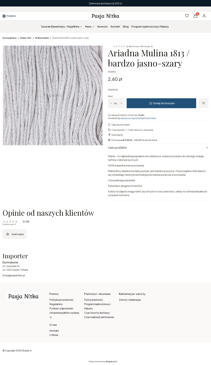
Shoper (25, 350)
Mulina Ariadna (42, 38)
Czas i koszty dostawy (97, 312)
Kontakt (54, 330)
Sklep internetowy (102, 361)
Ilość (110, 96)
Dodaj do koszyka (164, 103)
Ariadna (112, 71)
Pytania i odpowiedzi (61, 308)
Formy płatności (93, 299)
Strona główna (9, 38)
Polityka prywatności (61, 299)
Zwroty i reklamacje (130, 299)
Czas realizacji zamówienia (99, 317)
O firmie (53, 335)
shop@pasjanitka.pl (13, 275)
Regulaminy (56, 304)
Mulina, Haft (25, 38)
